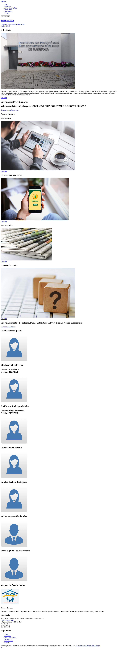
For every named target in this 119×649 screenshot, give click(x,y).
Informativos (8, 639)
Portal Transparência (10, 637)
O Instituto (7, 636)
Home (6, 634)
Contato (6, 642)
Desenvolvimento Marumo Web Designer (88, 645)
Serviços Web (7, 20)
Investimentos (8, 641)
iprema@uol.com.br (8, 620)
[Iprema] (3, 1)
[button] (12, 24)
